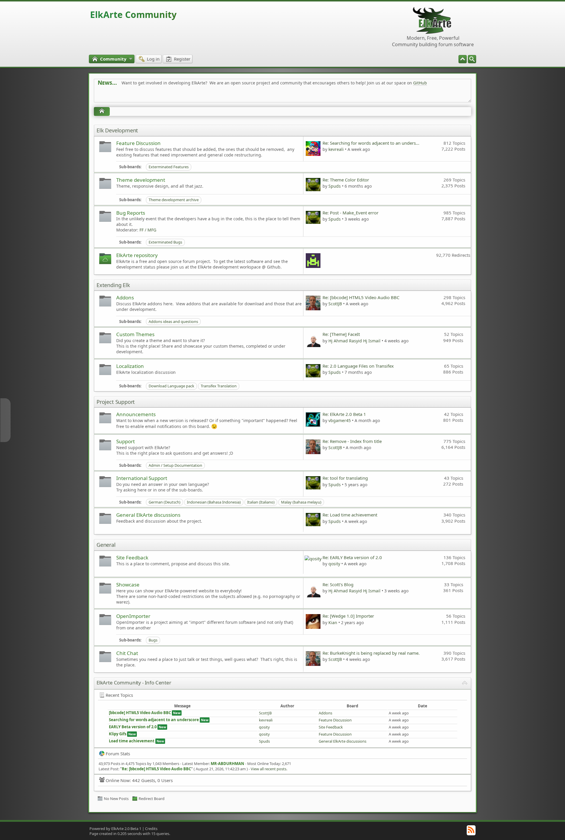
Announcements (136, 414)
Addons (125, 297)
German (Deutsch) (164, 502)
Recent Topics (119, 695)
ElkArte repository (137, 255)
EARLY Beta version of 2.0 (133, 726)
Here (190, 96)
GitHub (420, 83)
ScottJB (335, 303)
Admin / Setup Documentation (175, 465)
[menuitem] (472, 59)
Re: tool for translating (345, 478)
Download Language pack (171, 386)
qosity (334, 563)
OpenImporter (133, 616)
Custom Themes (135, 334)
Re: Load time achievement (350, 515)
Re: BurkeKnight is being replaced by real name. (371, 653)
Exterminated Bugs (165, 242)
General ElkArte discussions (148, 514)
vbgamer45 (339, 420)
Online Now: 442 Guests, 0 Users (139, 780)
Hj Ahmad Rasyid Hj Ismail (354, 341)
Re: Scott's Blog (338, 584)
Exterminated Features (169, 166)
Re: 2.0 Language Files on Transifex (358, 366)
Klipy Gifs (117, 733)
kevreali (336, 149)
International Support (141, 478)
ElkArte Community (133, 15)
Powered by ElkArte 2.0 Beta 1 (115, 828)
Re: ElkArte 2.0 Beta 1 (344, 414)
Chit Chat (127, 653)
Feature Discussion (138, 143)
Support (125, 441)
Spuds (334, 186)
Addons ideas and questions (173, 321)
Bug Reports (130, 212)
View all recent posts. (269, 768)
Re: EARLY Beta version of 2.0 (352, 557)
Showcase (127, 584)
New (176, 713)
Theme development (140, 179)
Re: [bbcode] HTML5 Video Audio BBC (361, 297)
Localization (130, 366)
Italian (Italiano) (261, 502)
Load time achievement (131, 741)
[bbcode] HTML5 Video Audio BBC (140, 712)
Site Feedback (132, 557)
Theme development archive (174, 199)
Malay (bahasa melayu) (301, 502)
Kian (332, 622)
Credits (151, 828)
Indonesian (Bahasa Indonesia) (214, 502)
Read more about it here (122, 96)
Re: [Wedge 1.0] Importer (348, 616)
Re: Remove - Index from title (352, 441)
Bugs (153, 640)
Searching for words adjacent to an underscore (154, 719)
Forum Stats (118, 753)
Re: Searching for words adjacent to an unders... (371, 143)
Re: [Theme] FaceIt (341, 334)
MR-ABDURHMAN (227, 763)
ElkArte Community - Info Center (134, 682)
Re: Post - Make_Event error (350, 213)
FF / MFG (147, 230)
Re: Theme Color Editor (346, 180)
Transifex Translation (219, 386)
